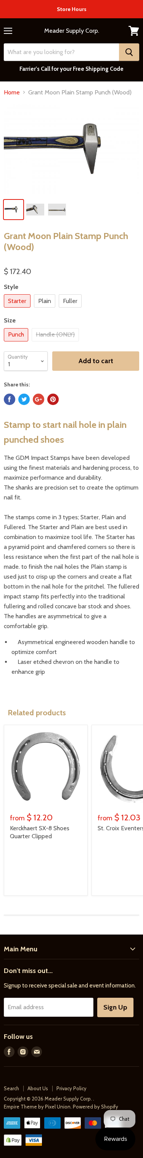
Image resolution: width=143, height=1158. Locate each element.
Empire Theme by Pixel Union (37, 1107)
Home (12, 92)
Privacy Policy (71, 1088)
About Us (37, 1088)
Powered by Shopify (95, 1107)
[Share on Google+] (38, 399)
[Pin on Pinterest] (53, 399)
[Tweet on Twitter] (24, 399)
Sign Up (115, 1007)
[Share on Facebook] (9, 399)
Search (11, 1088)
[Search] (129, 52)
